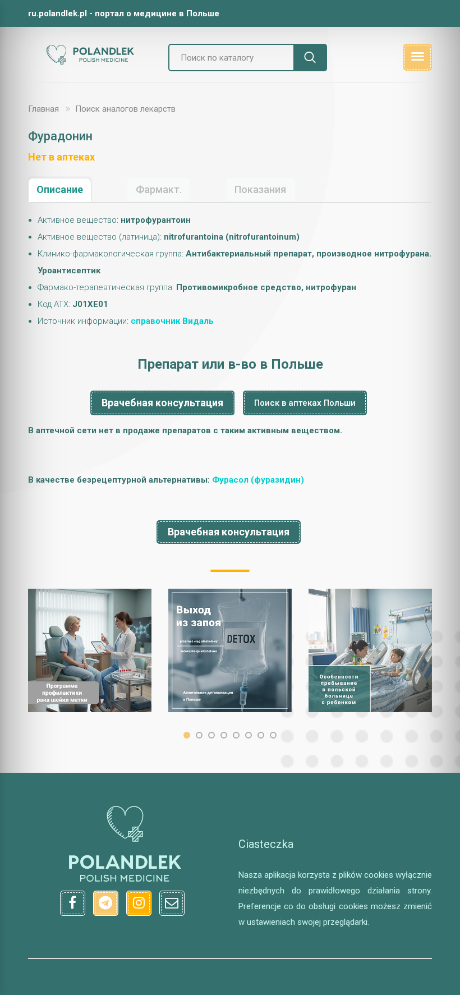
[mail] (172, 903)
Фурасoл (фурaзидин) (258, 480)
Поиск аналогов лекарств (125, 109)
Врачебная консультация (162, 403)
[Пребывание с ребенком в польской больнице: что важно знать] (370, 650)
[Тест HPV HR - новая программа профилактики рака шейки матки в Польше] (89, 650)
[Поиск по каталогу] (310, 57)
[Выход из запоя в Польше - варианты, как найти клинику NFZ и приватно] (230, 650)
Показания (260, 189)
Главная (43, 109)
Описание (59, 189)
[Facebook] (72, 903)
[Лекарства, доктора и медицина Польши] (90, 63)
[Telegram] (105, 903)
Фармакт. (159, 189)
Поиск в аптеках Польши (305, 403)
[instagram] (138, 903)
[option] (90, 650)
